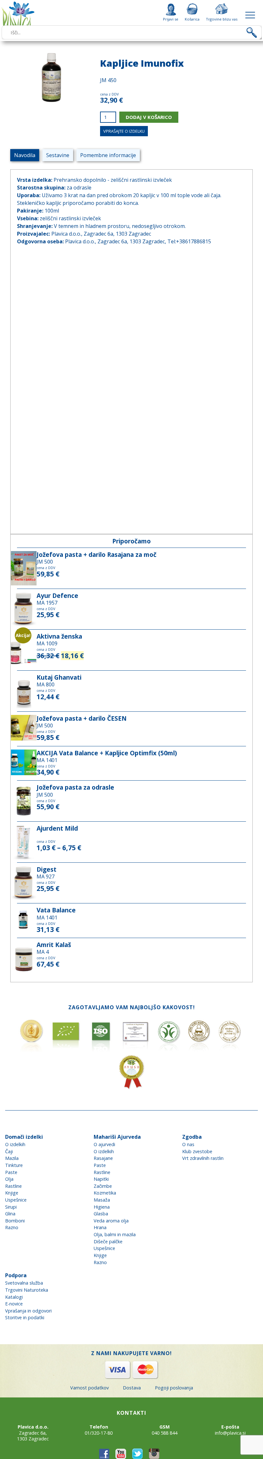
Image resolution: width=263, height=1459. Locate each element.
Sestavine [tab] (57, 155)
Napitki (101, 1179)
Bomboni (15, 1221)
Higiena (102, 1207)
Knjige (11, 1193)
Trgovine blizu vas (221, 19)
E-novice (14, 1304)
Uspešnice (16, 1200)
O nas (188, 1144)
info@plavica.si (230, 1433)
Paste (11, 1172)
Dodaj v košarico (149, 117)
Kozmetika (105, 1193)
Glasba (101, 1214)
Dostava (132, 1388)
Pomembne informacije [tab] (108, 155)
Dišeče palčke (108, 1241)
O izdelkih (15, 1144)
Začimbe (103, 1186)
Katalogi (14, 1297)
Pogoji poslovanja (174, 1388)
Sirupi (11, 1207)
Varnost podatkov (89, 1388)
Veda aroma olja (111, 1221)
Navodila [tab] (24, 155)
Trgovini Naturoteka (26, 1290)
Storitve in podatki (24, 1317)
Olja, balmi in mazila (115, 1234)
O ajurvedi (104, 1144)
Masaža (102, 1200)
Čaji (9, 1151)
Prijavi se (170, 19)
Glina (10, 1214)
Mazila (12, 1158)
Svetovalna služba (24, 1283)
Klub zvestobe (197, 1151)
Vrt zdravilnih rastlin (203, 1158)
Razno (11, 1227)
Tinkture (14, 1165)
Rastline (13, 1186)
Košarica (192, 19)
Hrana (100, 1227)
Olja (9, 1179)
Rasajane (103, 1158)
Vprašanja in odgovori (28, 1311)
